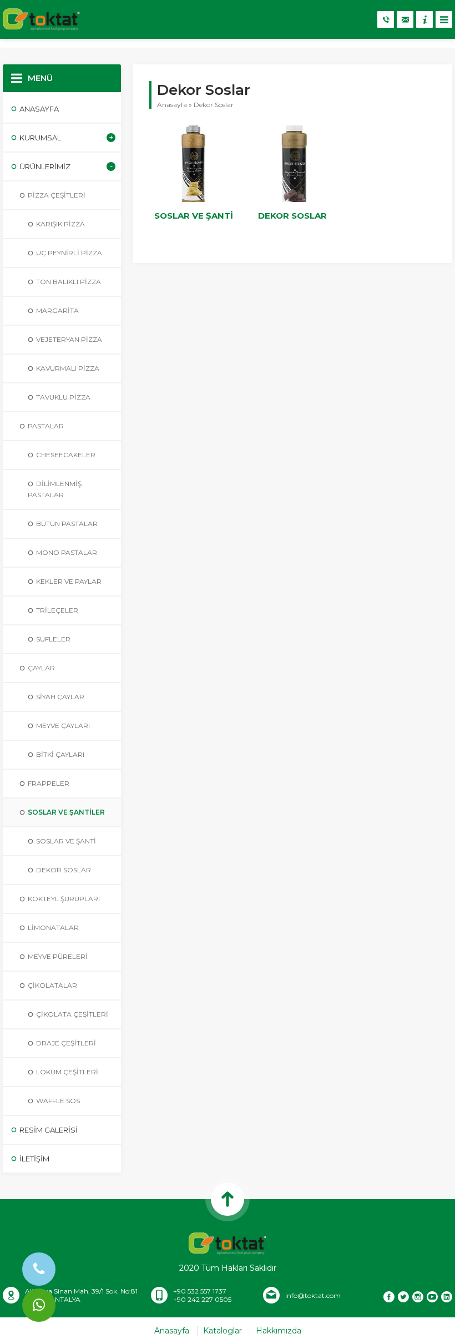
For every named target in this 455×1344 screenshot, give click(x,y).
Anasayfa (172, 104)
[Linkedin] (446, 1296)
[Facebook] (389, 1296)
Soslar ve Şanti (193, 215)
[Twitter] (403, 1296)
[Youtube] (432, 1296)
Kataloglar (222, 1331)
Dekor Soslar (292, 215)
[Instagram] (417, 1296)
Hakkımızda (278, 1331)
